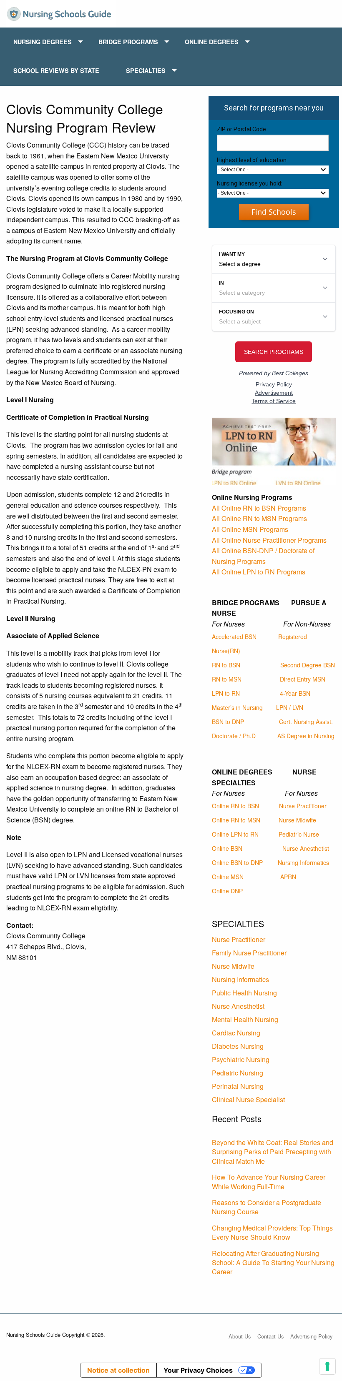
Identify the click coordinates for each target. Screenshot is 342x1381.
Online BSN (227, 848)
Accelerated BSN (234, 636)
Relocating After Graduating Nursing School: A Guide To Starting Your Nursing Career (273, 1262)
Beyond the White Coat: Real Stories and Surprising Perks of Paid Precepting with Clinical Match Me (272, 1152)
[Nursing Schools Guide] (61, 13)
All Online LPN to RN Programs (258, 571)
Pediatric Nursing (237, 1073)
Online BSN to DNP (237, 862)
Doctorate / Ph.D (234, 736)
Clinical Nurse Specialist (248, 1099)
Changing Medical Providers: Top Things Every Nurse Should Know (272, 1232)
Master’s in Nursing (237, 707)
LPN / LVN (289, 707)
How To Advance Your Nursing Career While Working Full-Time (268, 1181)
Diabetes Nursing (238, 1046)
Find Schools (273, 212)
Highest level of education (252, 160)
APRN (288, 876)
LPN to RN (226, 693)
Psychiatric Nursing (240, 1059)
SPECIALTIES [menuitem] (146, 70)
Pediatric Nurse (299, 834)
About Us (240, 1336)
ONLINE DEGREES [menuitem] (212, 42)
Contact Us (270, 1336)
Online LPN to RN (235, 834)
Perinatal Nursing (238, 1086)
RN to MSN (226, 679)
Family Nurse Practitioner (249, 952)
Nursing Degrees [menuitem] (42, 42)
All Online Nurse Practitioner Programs (269, 540)
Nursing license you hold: (249, 183)
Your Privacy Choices (198, 1370)
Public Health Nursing (244, 993)
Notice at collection (118, 1370)
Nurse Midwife (297, 820)
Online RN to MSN (236, 820)
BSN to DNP (228, 721)
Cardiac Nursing (236, 1033)
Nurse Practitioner (303, 806)
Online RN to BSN (235, 806)
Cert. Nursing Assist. (306, 721)
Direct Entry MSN (302, 679)
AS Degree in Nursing (305, 736)
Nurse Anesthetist (305, 848)
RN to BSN (226, 665)
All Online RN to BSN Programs (259, 508)
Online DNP (227, 891)
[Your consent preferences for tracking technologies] (327, 1366)
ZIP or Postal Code (241, 129)
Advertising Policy (311, 1336)
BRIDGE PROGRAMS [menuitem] (128, 42)
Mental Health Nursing (245, 1019)
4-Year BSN (295, 693)
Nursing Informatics (303, 862)
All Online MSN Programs (250, 529)
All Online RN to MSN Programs (259, 518)
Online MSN (228, 876)
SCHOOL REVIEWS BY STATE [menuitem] (56, 70)
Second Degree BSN (307, 665)
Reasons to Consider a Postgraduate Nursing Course (266, 1207)
